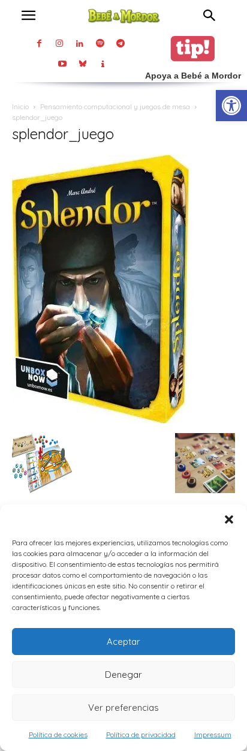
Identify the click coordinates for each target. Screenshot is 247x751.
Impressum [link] (212, 734)
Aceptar (123, 641)
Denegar (123, 674)
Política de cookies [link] (58, 734)
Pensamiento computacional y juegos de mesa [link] (115, 106)
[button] (229, 519)
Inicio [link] (20, 106)
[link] (231, 105)
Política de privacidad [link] (141, 734)
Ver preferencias (123, 707)
